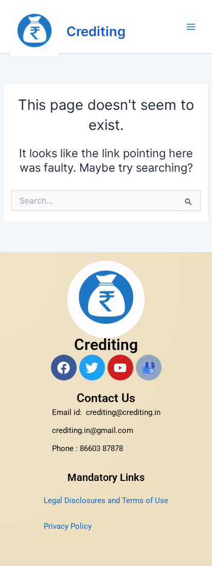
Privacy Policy (68, 526)
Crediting (96, 31)
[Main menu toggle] (191, 27)
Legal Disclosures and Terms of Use (106, 500)
